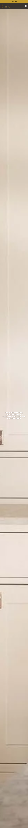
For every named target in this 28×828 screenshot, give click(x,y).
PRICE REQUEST (14, 1)
